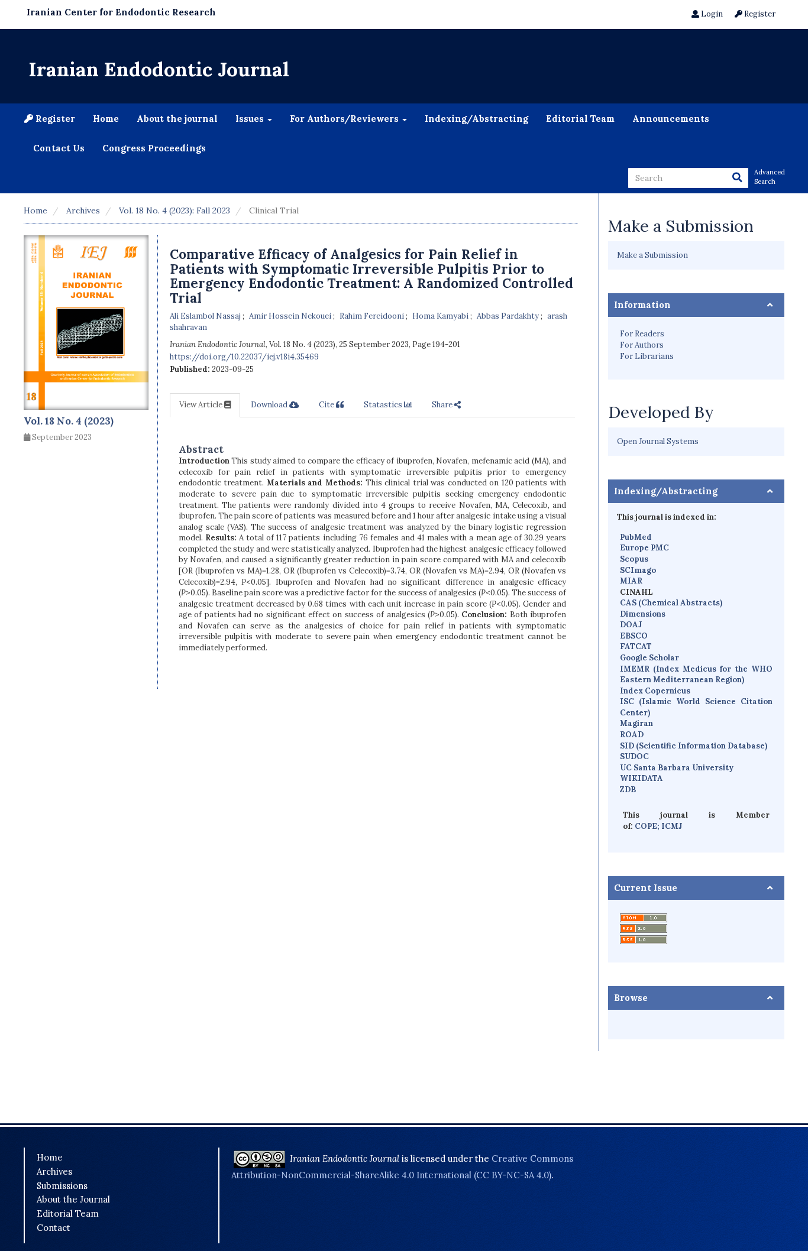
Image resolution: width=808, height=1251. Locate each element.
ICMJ (671, 826)
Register (758, 14)
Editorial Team (580, 118)
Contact (53, 1227)
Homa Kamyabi (441, 316)
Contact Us (59, 148)
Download (270, 405)
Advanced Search (769, 177)
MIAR (631, 581)
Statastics (384, 405)
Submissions (62, 1185)
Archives (83, 210)
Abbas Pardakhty (509, 316)
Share (443, 405)
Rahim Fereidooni (373, 316)
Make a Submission (652, 255)
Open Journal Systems (658, 441)
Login (711, 14)
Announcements (670, 118)
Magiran (636, 723)
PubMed (636, 537)
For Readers (642, 334)
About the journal (177, 118)
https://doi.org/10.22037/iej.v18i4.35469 (244, 357)
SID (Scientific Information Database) (693, 746)
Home (106, 118)
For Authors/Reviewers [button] (345, 118)
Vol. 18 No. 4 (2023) (69, 420)
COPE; (648, 826)
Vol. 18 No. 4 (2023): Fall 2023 (174, 210)
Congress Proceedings (154, 148)
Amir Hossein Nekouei (291, 316)
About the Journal (73, 1199)
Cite (327, 405)
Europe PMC (644, 548)
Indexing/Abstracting (476, 118)
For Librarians (647, 356)
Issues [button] (250, 118)
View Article (201, 405)
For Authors (642, 345)
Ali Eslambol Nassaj (206, 316)
